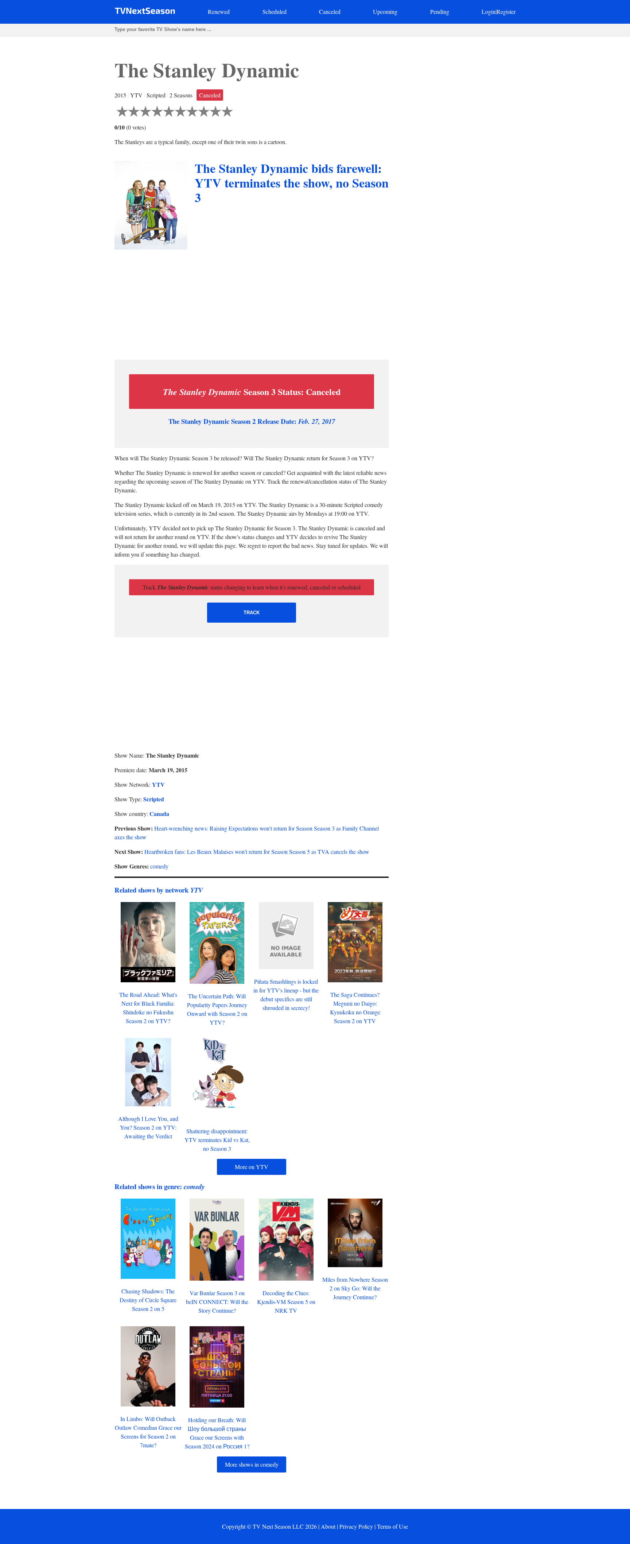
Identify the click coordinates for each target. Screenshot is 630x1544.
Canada (159, 813)
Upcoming (385, 11)
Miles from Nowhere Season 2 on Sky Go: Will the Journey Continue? (355, 1288)
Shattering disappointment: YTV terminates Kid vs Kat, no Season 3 (217, 1139)
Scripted (153, 799)
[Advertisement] (251, 303)
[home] (144, 12)
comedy (159, 866)
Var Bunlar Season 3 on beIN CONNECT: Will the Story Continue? (217, 1301)
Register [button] (506, 11)
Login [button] (488, 11)
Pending (439, 11)
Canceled (330, 11)
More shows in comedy (252, 1464)
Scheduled (274, 11)
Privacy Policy (356, 1526)
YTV (158, 784)
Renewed (219, 11)
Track (252, 612)
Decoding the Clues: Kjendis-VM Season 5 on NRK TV (286, 1301)
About (328, 1526)
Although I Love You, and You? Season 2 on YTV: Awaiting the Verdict (148, 1127)
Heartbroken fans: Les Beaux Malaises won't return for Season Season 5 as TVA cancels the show (256, 851)
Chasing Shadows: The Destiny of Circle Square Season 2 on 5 (148, 1299)
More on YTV (251, 1166)
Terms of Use (392, 1526)
